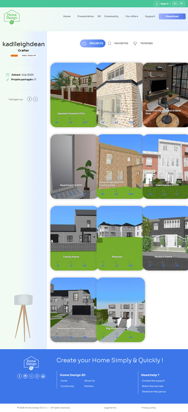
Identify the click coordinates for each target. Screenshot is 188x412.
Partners (89, 386)
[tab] (92, 43)
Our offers (132, 16)
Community (111, 16)
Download (172, 16)
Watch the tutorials (152, 386)
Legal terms (110, 407)
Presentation (86, 16)
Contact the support (153, 380)
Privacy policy (149, 407)
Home (66, 16)
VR (99, 16)
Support (150, 16)
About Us (89, 380)
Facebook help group (154, 391)
